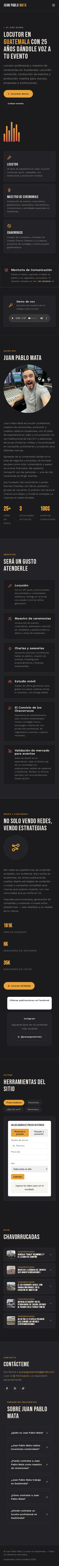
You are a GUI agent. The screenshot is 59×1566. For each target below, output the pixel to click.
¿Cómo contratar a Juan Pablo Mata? (25, 1497)
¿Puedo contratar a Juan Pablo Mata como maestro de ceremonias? (26, 1465)
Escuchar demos (20, 94)
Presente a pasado (20, 1132)
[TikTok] (23, 1388)
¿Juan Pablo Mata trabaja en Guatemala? (26, 1482)
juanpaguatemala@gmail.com (36, 1371)
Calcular (17, 1176)
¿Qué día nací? (14, 1109)
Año (13, 1163)
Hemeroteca (33, 1109)
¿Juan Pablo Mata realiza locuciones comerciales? (25, 1447)
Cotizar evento (16, 103)
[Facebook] (7, 1388)
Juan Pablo (15, 5)
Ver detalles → (46, 281)
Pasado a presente (39, 1132)
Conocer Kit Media (21, 986)
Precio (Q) (15, 1152)
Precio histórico (14, 1102)
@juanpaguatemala (31, 1036)
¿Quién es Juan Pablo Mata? (27, 1432)
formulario (22, 1375)
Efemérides (33, 1102)
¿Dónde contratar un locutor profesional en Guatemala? (24, 1514)
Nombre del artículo (19, 1140)
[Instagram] (15, 1388)
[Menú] (53, 5)
